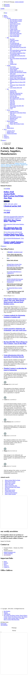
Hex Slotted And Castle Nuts (17, 98)
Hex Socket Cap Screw (15, 117)
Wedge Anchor (13, 22)
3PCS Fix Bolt (13, 28)
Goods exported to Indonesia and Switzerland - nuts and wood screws (15, 329)
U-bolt (11, 62)
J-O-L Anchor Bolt (14, 35)
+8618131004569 (19, 2)
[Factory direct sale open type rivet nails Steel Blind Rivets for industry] (14, 252)
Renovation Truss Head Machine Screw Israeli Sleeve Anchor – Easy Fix (15, 269)
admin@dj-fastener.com (9, 552)
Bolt (8, 37)
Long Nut (12, 101)
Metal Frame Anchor (10, 490)
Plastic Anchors (14, 122)
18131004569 (7, 555)
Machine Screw (14, 118)
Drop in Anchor (14, 25)
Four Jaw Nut (13, 96)
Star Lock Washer (14, 68)
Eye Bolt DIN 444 (14, 43)
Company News (11, 130)
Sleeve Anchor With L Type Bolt (16, 618)
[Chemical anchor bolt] (10, 204)
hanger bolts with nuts (12, 260)
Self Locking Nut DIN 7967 (17, 105)
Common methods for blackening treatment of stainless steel (14, 316)
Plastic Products (11, 121)
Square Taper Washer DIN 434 (17, 78)
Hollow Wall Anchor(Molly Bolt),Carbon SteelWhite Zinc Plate (13, 195)
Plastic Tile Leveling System (17, 123)
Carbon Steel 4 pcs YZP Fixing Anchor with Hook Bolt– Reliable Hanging (14, 235)
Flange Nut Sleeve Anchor (14, 616)
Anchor (9, 18)
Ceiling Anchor (14, 29)
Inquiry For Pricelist (5, 541)
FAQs (5, 135)
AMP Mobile (7, 614)
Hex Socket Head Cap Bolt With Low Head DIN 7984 (18, 50)
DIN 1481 (12, 41)
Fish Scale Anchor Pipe (15, 33)
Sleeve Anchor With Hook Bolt (11, 619)
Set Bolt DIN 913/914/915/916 (17, 55)
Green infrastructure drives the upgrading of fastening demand (14, 356)
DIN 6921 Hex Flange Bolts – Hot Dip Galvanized (12, 221)
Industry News (10, 132)
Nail (8, 125)
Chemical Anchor (14, 40)
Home (5, 15)
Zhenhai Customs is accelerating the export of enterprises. (15, 369)
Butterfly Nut (13, 92)
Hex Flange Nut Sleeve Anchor (11, 615)
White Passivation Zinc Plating (12, 487)
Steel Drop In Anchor (10, 481)
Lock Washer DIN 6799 (16, 87)
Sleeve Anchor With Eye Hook (12, 480)
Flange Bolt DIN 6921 (15, 46)
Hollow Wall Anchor (15, 30)
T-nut (11, 108)
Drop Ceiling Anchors (10, 494)
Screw (8, 110)
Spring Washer (13, 69)
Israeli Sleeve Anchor (15, 23)
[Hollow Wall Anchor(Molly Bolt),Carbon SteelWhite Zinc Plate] (7, 188)
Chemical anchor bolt (12, 206)
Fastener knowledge (12, 133)
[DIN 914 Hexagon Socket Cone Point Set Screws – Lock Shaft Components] (15, 282)
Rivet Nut (12, 104)
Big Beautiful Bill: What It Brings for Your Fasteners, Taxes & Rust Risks (15, 342)
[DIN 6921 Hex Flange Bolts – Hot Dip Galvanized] (14, 218)
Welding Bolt (13, 64)
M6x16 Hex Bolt (9, 484)
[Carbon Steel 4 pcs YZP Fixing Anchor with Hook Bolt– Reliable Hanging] (13, 232)
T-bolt (11, 61)
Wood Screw (13, 119)
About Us (6, 136)
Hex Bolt (12, 39)
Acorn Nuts (13, 90)
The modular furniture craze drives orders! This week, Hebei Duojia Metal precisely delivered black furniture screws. (15, 301)
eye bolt (7, 212)
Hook (8, 126)
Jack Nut (12, 100)
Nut (8, 89)
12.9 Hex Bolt (7, 166)
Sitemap (6, 612)
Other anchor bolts (14, 32)
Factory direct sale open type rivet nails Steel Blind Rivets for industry (15, 256)
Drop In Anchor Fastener (11, 492)
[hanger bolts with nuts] (8, 258)
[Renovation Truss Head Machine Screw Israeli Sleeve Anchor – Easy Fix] (15, 265)
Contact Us (6, 137)
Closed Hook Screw (10, 491)
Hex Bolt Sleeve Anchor (16, 19)
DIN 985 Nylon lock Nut (16, 93)
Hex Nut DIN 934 (14, 97)
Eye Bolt (12, 57)
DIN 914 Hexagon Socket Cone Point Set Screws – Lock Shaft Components (15, 285)
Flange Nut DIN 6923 (15, 94)
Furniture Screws (14, 111)
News (5, 129)
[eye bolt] (7, 210)
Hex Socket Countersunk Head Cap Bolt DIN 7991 (17, 53)
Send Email (3, 623)
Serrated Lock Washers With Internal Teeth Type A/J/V (17, 76)
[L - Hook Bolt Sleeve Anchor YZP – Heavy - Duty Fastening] (15, 289)
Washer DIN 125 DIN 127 (16, 71)
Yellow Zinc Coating (10, 483)
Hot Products (7, 611)
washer (8, 65)
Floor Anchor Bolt (14, 36)
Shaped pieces (10, 128)
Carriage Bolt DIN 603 (15, 44)
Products (6, 16)
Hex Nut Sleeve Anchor (16, 21)
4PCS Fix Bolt (13, 26)
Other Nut (12, 103)
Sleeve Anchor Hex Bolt (11, 485)
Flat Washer (13, 66)
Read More (6, 201)
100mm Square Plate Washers (12, 164)
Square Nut (13, 107)
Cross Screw (13, 115)
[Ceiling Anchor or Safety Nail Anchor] (15, 273)
